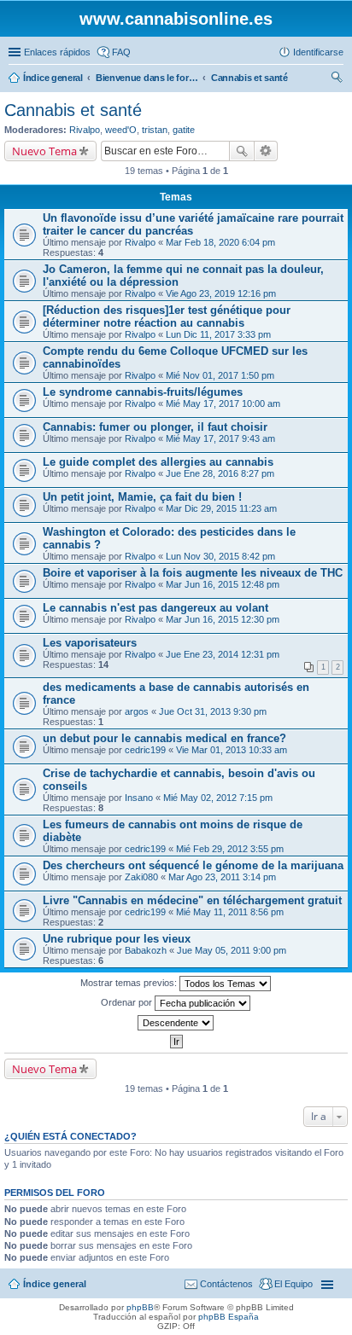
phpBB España (228, 1316)
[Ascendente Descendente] (176, 1022)
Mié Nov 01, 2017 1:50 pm (220, 375)
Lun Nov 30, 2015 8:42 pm (220, 556)
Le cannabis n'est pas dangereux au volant (155, 607)
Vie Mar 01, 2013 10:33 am (231, 750)
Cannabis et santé (73, 110)
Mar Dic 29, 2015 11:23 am (221, 508)
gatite (184, 130)
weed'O (121, 130)
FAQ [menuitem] (121, 52)
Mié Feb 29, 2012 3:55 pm (230, 849)
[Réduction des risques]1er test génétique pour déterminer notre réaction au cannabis (166, 316)
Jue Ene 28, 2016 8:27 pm (220, 473)
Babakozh (146, 950)
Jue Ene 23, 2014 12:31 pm (222, 654)
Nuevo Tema (44, 151)
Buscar (242, 151)
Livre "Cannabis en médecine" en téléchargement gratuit (192, 900)
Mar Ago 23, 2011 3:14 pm (222, 877)
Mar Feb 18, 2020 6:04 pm (220, 242)
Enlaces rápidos (57, 52)
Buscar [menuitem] (336, 79)
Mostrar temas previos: (129, 983)
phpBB (140, 1307)
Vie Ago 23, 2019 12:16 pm (221, 293)
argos (137, 711)
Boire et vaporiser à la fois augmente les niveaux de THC (193, 572)
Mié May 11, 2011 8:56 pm (230, 912)
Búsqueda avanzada (266, 151)
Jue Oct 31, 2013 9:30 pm (213, 711)
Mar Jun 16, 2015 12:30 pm (222, 619)
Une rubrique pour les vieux (117, 938)
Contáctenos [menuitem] (226, 1284)
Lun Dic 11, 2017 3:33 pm (218, 334)
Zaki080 (141, 877)
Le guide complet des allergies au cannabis (158, 462)
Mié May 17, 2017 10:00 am (223, 403)
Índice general (54, 1284)
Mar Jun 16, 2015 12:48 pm (222, 584)
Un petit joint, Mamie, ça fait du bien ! (142, 496)
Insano (139, 797)
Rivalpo (84, 130)
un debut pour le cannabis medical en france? (164, 738)
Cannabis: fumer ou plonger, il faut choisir (155, 427)
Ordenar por (128, 1002)
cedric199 (145, 750)
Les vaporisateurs (90, 642)
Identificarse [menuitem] (318, 52)
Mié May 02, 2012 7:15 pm (218, 797)
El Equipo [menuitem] (293, 1284)
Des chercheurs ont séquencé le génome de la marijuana (193, 865)
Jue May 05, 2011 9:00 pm (231, 950)
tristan (154, 130)
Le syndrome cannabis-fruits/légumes (143, 392)
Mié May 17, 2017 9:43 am (220, 438)
